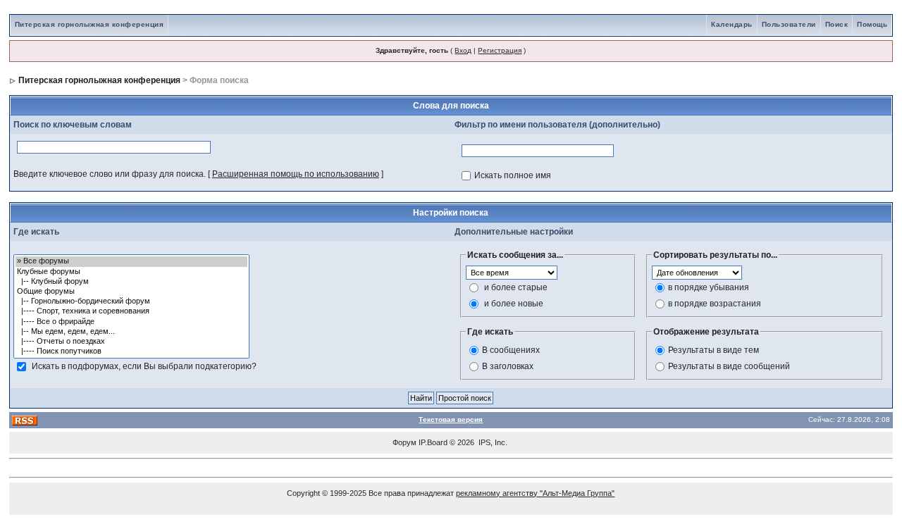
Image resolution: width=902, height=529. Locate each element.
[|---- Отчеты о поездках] (131, 342)
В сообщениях (511, 350)
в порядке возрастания (714, 304)
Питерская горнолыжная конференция (89, 24)
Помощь (872, 24)
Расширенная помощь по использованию (295, 174)
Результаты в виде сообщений (729, 366)
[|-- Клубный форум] (131, 282)
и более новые (513, 304)
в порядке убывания (708, 287)
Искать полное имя (512, 175)
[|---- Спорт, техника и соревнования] (131, 311)
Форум (404, 442)
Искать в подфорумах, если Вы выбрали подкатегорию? (144, 366)
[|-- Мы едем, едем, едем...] (131, 332)
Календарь (732, 24)
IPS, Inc (491, 442)
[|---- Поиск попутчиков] (131, 351)
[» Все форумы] (131, 261)
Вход (463, 50)
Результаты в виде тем (713, 350)
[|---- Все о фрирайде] (131, 322)
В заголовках (507, 366)
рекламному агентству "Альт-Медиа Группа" (535, 493)
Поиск (836, 24)
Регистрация (499, 50)
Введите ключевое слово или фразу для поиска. (109, 174)
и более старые (516, 287)
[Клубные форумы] (131, 272)
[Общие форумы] (131, 292)
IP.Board (433, 442)
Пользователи (789, 24)
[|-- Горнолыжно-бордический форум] (131, 301)
